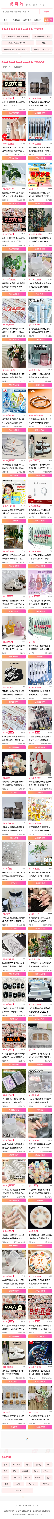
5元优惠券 (38, 883)
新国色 (38, 1464)
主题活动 (27, 19)
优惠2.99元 (38, 113)
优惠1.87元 (38, 838)
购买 (38, 656)
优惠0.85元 (38, 1019)
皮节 (49, 1477)
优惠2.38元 (12, 385)
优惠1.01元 (38, 702)
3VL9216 (46, 1471)
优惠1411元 (12, 158)
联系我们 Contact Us (35, 1514)
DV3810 (32, 1484)
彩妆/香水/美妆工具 (42, 49)
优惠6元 (38, 385)
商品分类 (16, 19)
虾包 (15, 1471)
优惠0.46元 (12, 974)
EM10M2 (38, 1477)
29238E (25, 1471)
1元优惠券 (38, 928)
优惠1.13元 (38, 339)
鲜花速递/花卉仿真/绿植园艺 (15, 49)
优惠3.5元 (38, 1381)
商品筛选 (17, 66)
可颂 (6, 1484)
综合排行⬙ (7, 66)
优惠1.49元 (38, 611)
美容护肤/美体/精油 (42, 36)
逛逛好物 (48, 19)
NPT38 (27, 1477)
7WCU (18, 1484)
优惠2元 (38, 294)
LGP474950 (17, 1490)
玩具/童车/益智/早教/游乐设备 (16, 36)
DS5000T (16, 1477)
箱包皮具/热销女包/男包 (17, 43)
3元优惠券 (38, 203)
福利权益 (37, 19)
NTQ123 (16, 1464)
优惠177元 (38, 430)
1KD (48, 1464)
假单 (5, 1471)
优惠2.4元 (38, 1291)
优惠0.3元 (38, 158)
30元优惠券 (39, 520)
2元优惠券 (38, 747)
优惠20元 (39, 475)
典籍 (28, 1464)
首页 (5, 19)
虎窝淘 (17, 4)
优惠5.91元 (12, 566)
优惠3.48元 (38, 249)
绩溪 (5, 1464)
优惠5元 (12, 475)
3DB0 (5, 1477)
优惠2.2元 (12, 520)
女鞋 (44, 43)
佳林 (36, 1471)
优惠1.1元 (38, 974)
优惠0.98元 (12, 203)
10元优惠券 (12, 113)
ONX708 (46, 1484)
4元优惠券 (12, 656)
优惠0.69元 (12, 1200)
